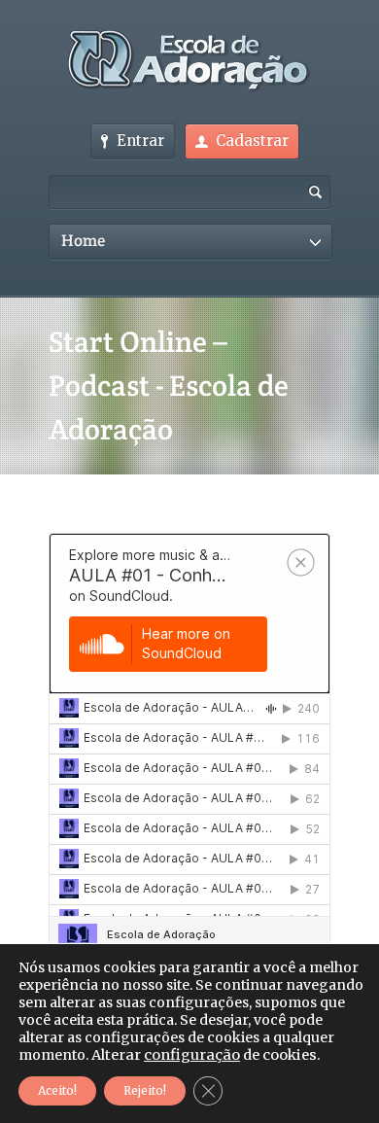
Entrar (140, 140)
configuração (192, 1055)
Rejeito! (144, 1090)
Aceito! (57, 1090)
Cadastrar (252, 140)
